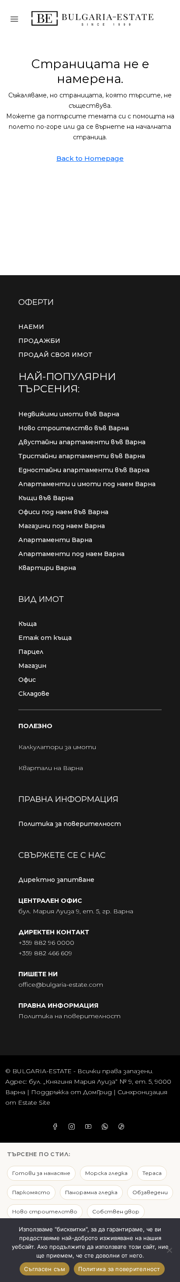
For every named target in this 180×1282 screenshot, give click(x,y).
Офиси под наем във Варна (63, 512)
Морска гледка (106, 1173)
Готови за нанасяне (41, 1173)
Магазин (32, 666)
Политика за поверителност (69, 824)
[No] (169, 1250)
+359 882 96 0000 (46, 943)
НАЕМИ (31, 327)
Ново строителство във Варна (73, 428)
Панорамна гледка (91, 1192)
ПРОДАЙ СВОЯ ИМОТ (55, 355)
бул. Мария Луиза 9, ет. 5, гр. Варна (75, 911)
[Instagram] (73, 1127)
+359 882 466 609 (45, 953)
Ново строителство (44, 1211)
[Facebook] (57, 1127)
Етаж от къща (45, 638)
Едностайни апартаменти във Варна (83, 470)
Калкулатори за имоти (57, 747)
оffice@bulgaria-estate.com (60, 984)
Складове (33, 694)
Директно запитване (56, 880)
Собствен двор (115, 1211)
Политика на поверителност (69, 1016)
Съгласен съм (44, 1268)
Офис (27, 680)
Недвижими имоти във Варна (68, 414)
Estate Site (34, 1102)
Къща (27, 624)
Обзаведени (150, 1192)
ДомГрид (97, 1092)
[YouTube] (90, 1127)
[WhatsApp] (106, 1127)
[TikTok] (123, 1127)
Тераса (152, 1173)
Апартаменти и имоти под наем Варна (87, 484)
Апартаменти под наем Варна (71, 554)
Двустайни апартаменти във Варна (81, 442)
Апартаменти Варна (55, 540)
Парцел (30, 652)
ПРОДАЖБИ (39, 341)
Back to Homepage (90, 158)
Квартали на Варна (50, 768)
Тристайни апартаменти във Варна (81, 456)
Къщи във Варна (45, 498)
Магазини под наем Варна (61, 526)
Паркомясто (31, 1192)
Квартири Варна (47, 568)
